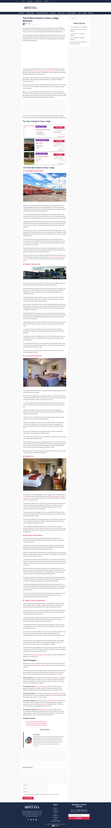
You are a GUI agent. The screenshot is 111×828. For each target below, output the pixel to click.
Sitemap (55, 819)
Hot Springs (21, 13)
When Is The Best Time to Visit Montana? (36, 723)
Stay (23, 1)
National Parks (30, 13)
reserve (62, 451)
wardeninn (28, 491)
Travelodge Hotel (58, 693)
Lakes (79, 13)
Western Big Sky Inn (32, 264)
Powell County (62, 35)
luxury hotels (41, 665)
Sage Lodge (39, 143)
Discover (30, 1)
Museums (90, 13)
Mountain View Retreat (33, 535)
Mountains (53, 13)
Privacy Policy (55, 817)
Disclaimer (55, 815)
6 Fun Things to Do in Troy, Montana (78, 27)
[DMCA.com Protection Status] (55, 826)
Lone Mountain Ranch (42, 156)
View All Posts (36, 746)
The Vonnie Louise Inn (33, 356)
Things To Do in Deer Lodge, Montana (36, 721)
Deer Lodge (41, 28)
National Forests (71, 13)
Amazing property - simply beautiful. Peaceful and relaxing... (59, 145)
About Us (55, 808)
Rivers (84, 13)
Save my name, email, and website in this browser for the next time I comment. (41, 794)
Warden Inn (29, 456)
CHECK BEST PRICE (59, 127)
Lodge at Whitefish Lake (42, 129)
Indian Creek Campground (35, 600)
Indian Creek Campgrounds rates (39, 654)
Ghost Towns (61, 13)
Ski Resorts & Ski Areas (42, 13)
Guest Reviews (61, 136)
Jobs (55, 813)
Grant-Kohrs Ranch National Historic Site (43, 70)
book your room (33, 350)
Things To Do (38, 1)
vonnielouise (28, 387)
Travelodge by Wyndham (34, 171)
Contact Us (55, 810)
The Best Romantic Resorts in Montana (36, 725)
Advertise (55, 811)
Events (46, 1)
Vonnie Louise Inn (42, 686)
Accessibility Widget (55, 821)
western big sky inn (29, 280)
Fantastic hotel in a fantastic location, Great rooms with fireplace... (58, 131)
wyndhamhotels (29, 202)
